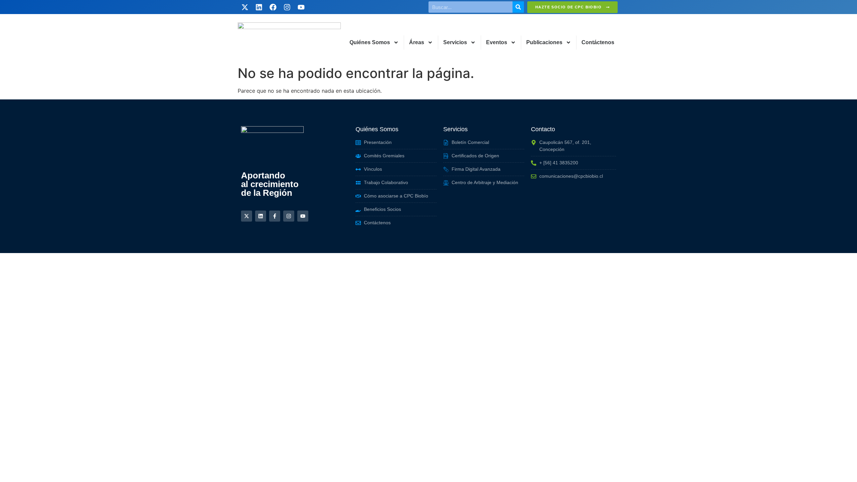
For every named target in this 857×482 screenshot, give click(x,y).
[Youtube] (301, 7)
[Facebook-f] (274, 216)
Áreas (416, 42)
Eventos (496, 42)
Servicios (455, 42)
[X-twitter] (245, 7)
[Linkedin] (259, 7)
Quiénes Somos (369, 42)
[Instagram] (287, 7)
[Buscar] (518, 7)
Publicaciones (544, 42)
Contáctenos (597, 42)
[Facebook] (273, 7)
